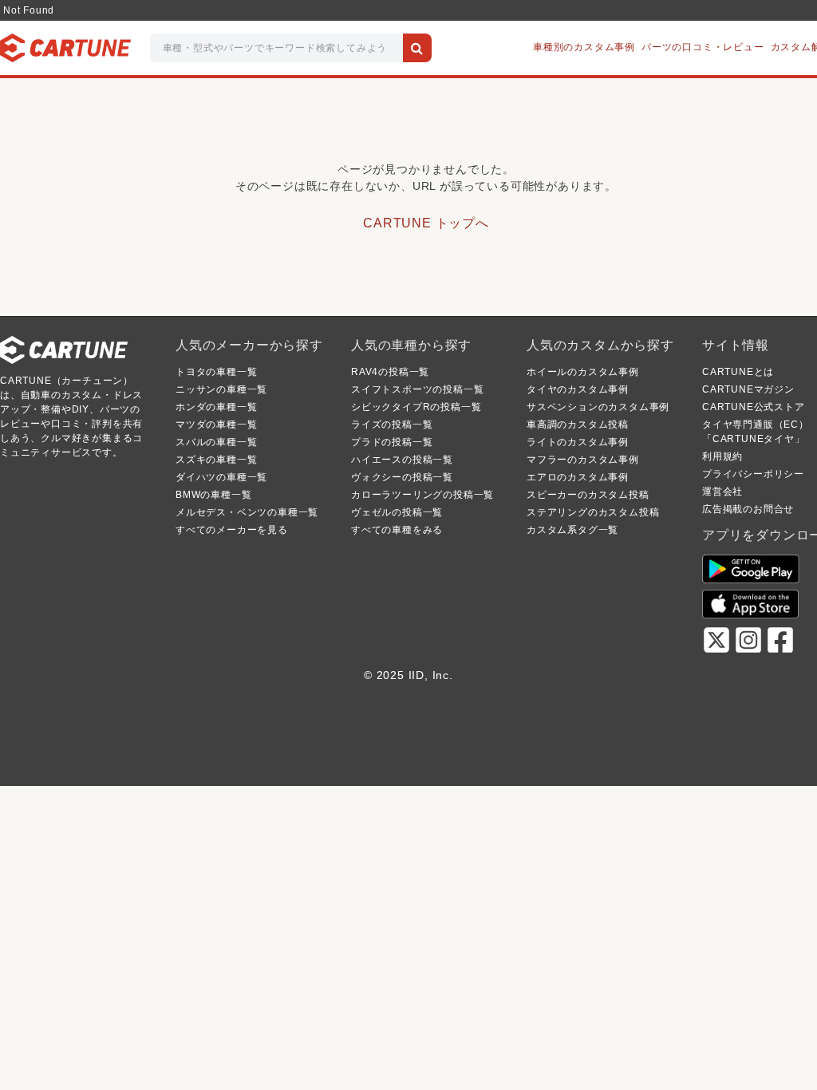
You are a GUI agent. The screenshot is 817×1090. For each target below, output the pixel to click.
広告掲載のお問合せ (748, 509)
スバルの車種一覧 (216, 442)
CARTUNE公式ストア (753, 407)
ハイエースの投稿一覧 (402, 459)
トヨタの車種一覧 (216, 371)
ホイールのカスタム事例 (583, 371)
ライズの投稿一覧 (391, 424)
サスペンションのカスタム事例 (598, 407)
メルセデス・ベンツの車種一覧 (247, 512)
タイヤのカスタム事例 (578, 389)
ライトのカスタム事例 (578, 442)
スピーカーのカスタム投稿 (588, 494)
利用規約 (722, 456)
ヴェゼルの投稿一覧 (397, 512)
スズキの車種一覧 (216, 459)
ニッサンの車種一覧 (221, 389)
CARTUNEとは (738, 371)
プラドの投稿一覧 (391, 442)
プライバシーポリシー (753, 474)
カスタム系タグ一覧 (572, 529)
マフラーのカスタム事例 (583, 459)
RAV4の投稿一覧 (390, 371)
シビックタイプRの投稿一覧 (416, 407)
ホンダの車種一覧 (216, 407)
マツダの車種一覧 (216, 424)
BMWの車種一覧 (213, 494)
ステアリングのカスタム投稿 (593, 512)
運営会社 (722, 491)
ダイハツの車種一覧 (221, 477)
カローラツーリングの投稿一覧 (422, 494)
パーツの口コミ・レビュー (702, 47)
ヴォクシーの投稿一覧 (402, 477)
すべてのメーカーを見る (232, 529)
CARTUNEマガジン (748, 389)
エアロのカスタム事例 (578, 477)
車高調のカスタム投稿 (578, 424)
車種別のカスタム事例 (584, 47)
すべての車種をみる (397, 529)
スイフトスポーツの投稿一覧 (417, 389)
